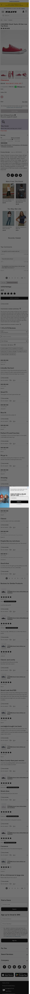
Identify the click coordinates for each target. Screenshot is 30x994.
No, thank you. (19, 504)
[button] (27, 192)
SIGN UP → (19, 501)
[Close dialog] (28, 487)
